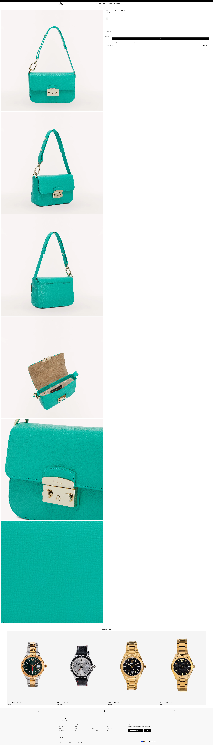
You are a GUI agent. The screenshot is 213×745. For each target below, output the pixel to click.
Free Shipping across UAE (106, 0)
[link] (36, 711)
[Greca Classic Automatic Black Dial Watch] (182, 666)
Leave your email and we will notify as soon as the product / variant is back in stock (120, 42)
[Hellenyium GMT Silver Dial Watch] (82, 666)
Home (2, 7)
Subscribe (204, 45)
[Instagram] (62, 737)
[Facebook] (60, 737)
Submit (147, 730)
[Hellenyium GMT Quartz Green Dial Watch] (32, 666)
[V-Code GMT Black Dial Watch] (132, 666)
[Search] (144, 3)
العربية (137, 3)
